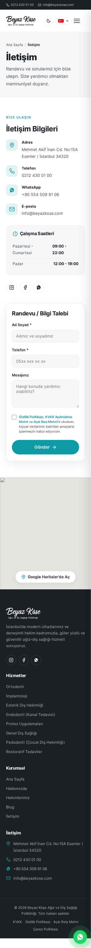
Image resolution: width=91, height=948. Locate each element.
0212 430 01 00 (37, 175)
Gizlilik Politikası (31, 417)
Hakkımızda (16, 788)
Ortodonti (15, 686)
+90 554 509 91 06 (40, 194)
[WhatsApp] (38, 287)
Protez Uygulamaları (24, 723)
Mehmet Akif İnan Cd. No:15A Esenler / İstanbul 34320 (48, 847)
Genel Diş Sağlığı (21, 733)
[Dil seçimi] (63, 21)
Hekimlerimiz (18, 797)
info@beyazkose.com (42, 213)
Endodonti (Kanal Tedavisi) (30, 714)
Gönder (42, 447)
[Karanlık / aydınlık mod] (48, 21)
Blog (10, 807)
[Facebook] (25, 287)
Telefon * (20, 350)
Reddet (42, 942)
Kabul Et (69, 942)
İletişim (12, 816)
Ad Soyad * (22, 325)
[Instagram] (11, 287)
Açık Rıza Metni (45, 422)
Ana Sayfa (14, 45)
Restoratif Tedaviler (24, 751)
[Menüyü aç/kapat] (79, 20)
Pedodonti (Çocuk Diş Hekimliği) (35, 742)
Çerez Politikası (22, 925)
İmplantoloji (16, 696)
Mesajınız (20, 375)
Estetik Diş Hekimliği (24, 705)
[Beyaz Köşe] (45, 613)
